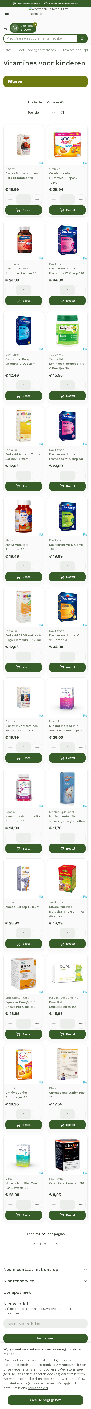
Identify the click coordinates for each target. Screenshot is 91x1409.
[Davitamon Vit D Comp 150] (67, 516)
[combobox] (40, 38)
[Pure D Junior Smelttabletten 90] (67, 974)
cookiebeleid (38, 1388)
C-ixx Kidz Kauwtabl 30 (66, 1183)
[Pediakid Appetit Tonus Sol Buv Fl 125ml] (24, 426)
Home (7, 50)
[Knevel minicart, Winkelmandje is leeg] (15, 28)
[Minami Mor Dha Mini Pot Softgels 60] (24, 1155)
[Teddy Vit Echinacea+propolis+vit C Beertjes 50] (67, 331)
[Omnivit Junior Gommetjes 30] (24, 1064)
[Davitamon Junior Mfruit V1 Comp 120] (67, 607)
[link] (35, 1244)
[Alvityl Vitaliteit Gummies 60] (24, 516)
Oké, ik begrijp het (45, 1400)
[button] (45, 81)
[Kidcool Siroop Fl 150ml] (24, 879)
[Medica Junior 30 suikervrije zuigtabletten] (67, 788)
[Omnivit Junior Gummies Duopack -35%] (67, 145)
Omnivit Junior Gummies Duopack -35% (63, 178)
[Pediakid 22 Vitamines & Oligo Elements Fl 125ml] (24, 607)
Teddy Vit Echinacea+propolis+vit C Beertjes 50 (66, 363)
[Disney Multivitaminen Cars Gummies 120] (24, 145)
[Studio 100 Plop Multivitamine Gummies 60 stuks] (67, 879)
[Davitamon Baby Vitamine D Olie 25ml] (24, 331)
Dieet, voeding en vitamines (36, 50)
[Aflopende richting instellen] (62, 112)
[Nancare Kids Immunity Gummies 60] (24, 788)
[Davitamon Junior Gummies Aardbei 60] (24, 240)
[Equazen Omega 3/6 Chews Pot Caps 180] (24, 974)
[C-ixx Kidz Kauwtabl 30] (67, 1155)
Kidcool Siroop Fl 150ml (22, 907)
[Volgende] (56, 1244)
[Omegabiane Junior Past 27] (67, 1064)
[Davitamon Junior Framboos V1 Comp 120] (67, 240)
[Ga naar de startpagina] (50, 15)
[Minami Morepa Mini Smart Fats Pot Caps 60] (67, 698)
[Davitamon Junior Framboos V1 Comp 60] (67, 426)
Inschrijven (45, 1338)
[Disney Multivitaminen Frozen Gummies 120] (24, 698)
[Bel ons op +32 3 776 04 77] (5, 28)
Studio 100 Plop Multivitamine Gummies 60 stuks (66, 911)
